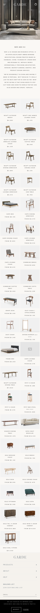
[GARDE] (20, 4)
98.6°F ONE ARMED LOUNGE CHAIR (30, 116)
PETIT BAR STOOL (30, 408)
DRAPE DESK (10, 310)
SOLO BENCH (29, 455)
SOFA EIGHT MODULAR (30, 432)
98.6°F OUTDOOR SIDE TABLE (30, 191)
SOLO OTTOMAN (10, 501)
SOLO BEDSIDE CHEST (10, 456)
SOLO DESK (10, 479)
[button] (4, 4)
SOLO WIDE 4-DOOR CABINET (30, 524)
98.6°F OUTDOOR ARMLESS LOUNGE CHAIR (10, 141)
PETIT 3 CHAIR (30, 383)
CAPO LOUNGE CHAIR (10, 263)
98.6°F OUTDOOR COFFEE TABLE (30, 140)
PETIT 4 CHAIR (10, 407)
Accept (16, 609)
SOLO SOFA (30, 501)
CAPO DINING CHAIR (10, 238)
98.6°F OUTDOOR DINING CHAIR (30, 166)
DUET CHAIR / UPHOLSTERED (30, 311)
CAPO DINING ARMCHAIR (30, 215)
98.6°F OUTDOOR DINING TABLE (10, 384)
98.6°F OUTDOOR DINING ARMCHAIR (10, 166)
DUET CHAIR (10, 334)
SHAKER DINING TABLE (10, 432)
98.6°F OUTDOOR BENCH (10, 116)
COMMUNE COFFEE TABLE (10, 287)
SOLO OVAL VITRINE (10, 547)
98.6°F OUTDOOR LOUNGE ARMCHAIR (10, 191)
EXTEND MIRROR (30, 335)
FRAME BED (10, 358)
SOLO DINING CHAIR (30, 479)
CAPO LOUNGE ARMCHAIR (30, 239)
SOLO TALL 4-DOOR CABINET (10, 524)
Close (26, 609)
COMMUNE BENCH (29, 262)
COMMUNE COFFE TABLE (29, 287)
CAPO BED (10, 214)
